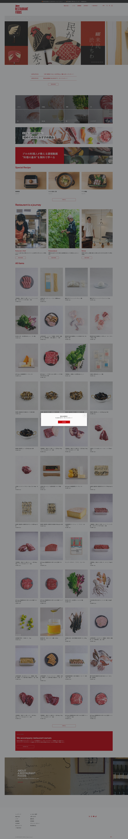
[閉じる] (84, 415)
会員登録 (64, 422)
